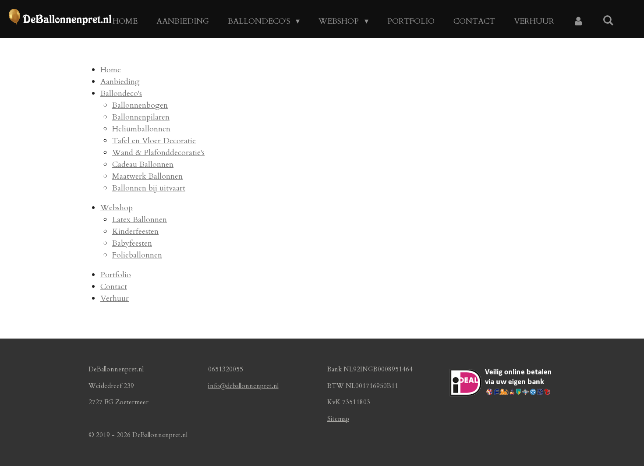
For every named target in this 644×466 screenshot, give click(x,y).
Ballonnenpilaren (141, 117)
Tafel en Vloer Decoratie (154, 140)
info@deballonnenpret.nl (243, 385)
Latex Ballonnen (139, 219)
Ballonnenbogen (140, 105)
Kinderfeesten (135, 231)
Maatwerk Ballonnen (147, 176)
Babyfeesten (132, 243)
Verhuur (114, 298)
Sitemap (338, 418)
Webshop (116, 207)
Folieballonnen (137, 255)
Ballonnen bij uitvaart (148, 188)
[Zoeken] (608, 20)
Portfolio (115, 274)
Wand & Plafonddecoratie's (158, 152)
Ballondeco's (121, 93)
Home (110, 69)
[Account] (578, 21)
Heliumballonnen (141, 129)
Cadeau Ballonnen (142, 164)
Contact (113, 286)
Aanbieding (120, 81)
